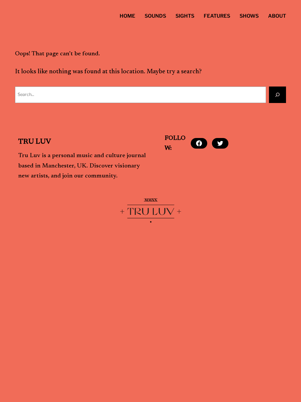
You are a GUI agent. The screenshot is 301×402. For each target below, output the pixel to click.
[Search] (277, 95)
